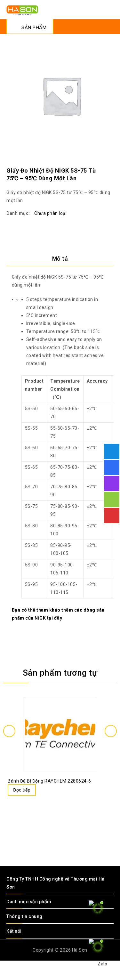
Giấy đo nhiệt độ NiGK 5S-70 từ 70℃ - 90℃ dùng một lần (109, 164)
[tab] (60, 258)
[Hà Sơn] (22, 9)
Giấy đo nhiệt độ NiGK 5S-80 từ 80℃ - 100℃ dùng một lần (101, 164)
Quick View (66, 718)
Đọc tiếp (21, 789)
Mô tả (60, 258)
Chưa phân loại (50, 213)
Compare (53, 718)
